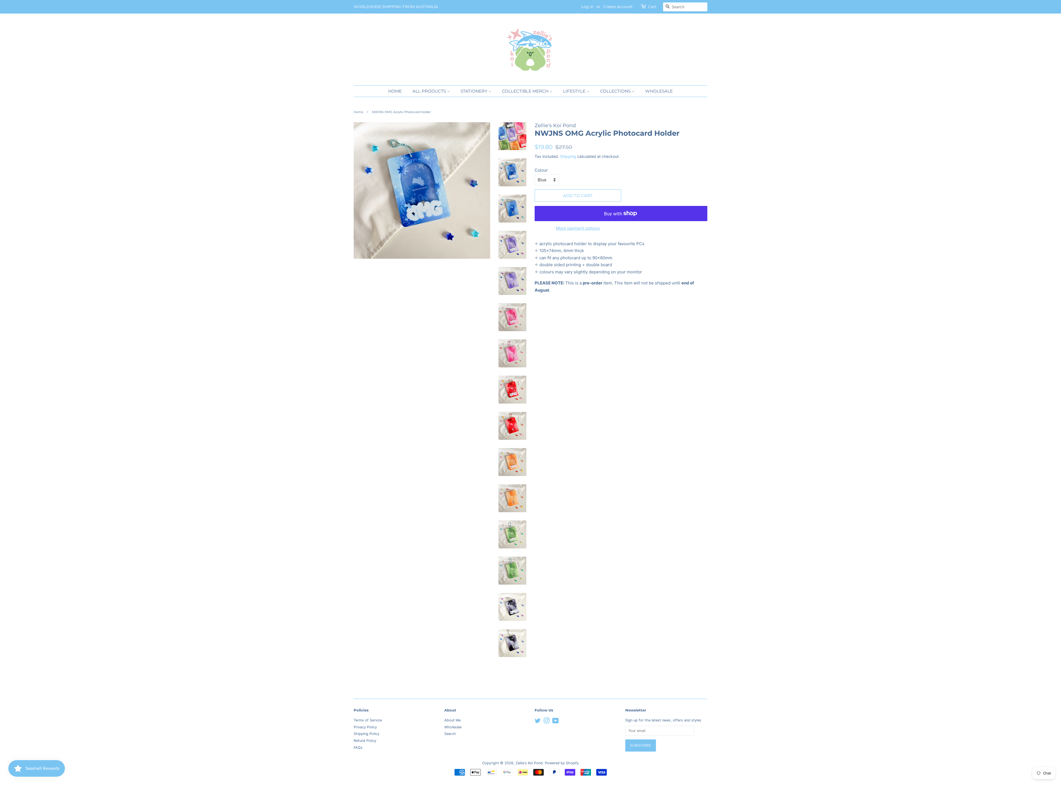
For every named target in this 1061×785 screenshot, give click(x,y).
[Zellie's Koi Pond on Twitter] (538, 722)
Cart (652, 6)
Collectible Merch (526, 91)
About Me (452, 720)
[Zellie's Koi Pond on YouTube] (555, 722)
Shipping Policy (366, 734)
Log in (587, 6)
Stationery (475, 91)
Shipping (568, 156)
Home (395, 91)
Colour (541, 170)
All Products (430, 91)
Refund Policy (365, 741)
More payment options (578, 228)
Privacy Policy (365, 727)
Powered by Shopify (562, 763)
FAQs (358, 747)
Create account (618, 6)
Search (450, 734)
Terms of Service (368, 720)
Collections (616, 91)
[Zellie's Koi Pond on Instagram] (546, 722)
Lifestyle (575, 91)
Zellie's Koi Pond (529, 763)
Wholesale (659, 91)
